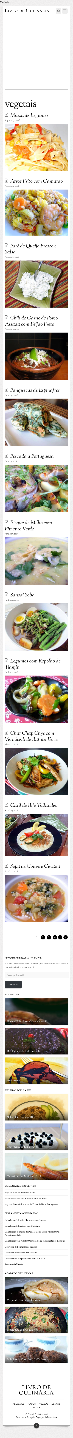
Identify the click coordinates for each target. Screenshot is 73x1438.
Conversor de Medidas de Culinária (21, 1252)
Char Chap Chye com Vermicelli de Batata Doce (31, 736)
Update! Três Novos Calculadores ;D (27, 1021)
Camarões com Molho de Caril (24, 1176)
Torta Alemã (14, 1080)
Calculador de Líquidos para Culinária (22, 1225)
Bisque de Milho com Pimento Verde (28, 526)
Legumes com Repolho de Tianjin (33, 664)
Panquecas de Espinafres (35, 390)
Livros (56, 1404)
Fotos (32, 1404)
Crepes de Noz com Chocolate (24, 1300)
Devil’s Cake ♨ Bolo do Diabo (24, 1051)
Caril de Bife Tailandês (33, 805)
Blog (36, 1407)
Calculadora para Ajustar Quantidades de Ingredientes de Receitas (35, 1240)
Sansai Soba (22, 595)
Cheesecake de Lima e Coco (22, 1146)
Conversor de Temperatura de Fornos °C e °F (25, 1258)
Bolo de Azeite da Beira (24, 1192)
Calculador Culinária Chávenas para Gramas (25, 1220)
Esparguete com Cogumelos (22, 1329)
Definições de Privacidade (46, 1417)
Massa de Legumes (29, 115)
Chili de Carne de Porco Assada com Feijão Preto (31, 321)
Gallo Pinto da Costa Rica (21, 1117)
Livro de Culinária (35, 1414)
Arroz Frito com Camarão (36, 181)
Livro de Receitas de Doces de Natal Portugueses (35, 1204)
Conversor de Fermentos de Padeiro (21, 1246)
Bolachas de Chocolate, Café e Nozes (27, 1359)
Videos (43, 1404)
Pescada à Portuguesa (32, 456)
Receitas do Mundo (14, 1264)
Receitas (18, 1404)
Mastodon (5, 2)
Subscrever (13, 984)
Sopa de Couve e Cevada (35, 866)
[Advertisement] (36, 51)
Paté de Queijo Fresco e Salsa (31, 249)
